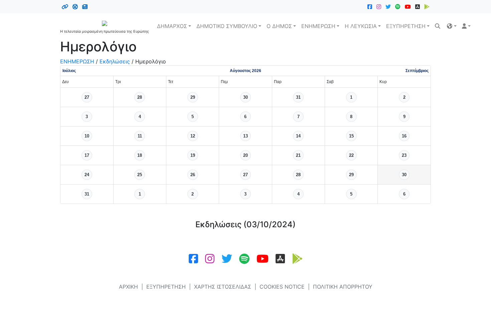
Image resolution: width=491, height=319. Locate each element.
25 (139, 174)
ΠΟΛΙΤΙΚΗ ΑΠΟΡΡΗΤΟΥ (342, 286)
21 (298, 155)
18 (139, 155)
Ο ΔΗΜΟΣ (279, 26)
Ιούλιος (69, 70)
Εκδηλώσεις (115, 61)
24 (87, 174)
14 (298, 135)
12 (192, 135)
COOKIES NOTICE (282, 286)
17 (87, 155)
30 (245, 97)
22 (351, 155)
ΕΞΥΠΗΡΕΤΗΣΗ (406, 26)
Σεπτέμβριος (417, 70)
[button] (451, 26)
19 (192, 155)
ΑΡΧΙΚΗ (128, 286)
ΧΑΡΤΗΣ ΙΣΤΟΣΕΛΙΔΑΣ (222, 286)
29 (192, 97)
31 (298, 97)
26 (192, 174)
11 (140, 135)
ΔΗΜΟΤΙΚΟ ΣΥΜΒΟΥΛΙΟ (226, 26)
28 (139, 97)
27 (87, 97)
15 (351, 135)
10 (87, 135)
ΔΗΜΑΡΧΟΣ (172, 26)
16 (404, 135)
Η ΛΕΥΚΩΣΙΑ (361, 26)
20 (245, 155)
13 (245, 135)
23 (404, 155)
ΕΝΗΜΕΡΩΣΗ (318, 26)
